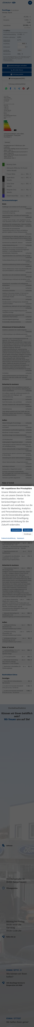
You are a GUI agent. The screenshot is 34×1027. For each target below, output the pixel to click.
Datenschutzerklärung (8, 538)
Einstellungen (27, 534)
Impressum (20, 538)
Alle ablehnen (27, 530)
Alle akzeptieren (16, 530)
